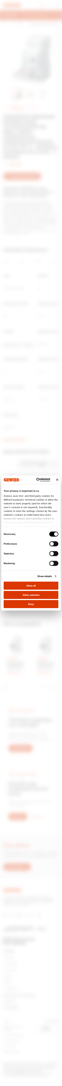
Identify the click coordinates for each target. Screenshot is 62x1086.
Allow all (31, 585)
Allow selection (31, 594)
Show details (44, 576)
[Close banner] (57, 480)
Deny (31, 604)
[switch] (53, 543)
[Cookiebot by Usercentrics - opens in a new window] (37, 480)
